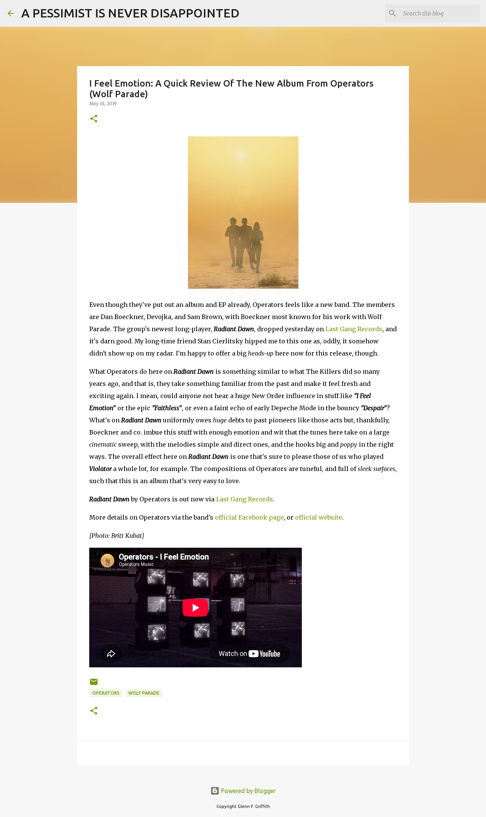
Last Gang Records (353, 329)
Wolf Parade (143, 693)
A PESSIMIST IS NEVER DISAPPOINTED (130, 13)
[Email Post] (93, 684)
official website (318, 517)
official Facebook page (249, 517)
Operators (106, 693)
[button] (93, 119)
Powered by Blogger (247, 790)
